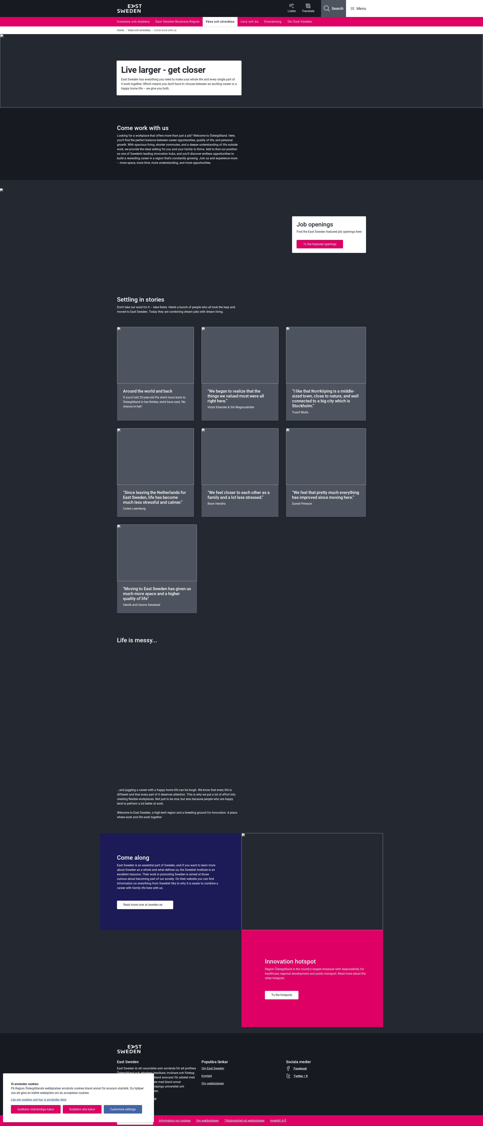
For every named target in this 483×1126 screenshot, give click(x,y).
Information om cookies (175, 1120)
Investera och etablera (133, 21)
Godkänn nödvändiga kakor (35, 1109)
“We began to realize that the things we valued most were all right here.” (236, 396)
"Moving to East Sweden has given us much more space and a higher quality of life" (157, 593)
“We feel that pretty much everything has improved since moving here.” (325, 495)
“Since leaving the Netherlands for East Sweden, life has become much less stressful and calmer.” (154, 497)
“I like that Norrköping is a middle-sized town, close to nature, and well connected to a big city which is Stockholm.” (325, 398)
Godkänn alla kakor (82, 1109)
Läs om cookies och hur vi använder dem (38, 1099)
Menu (361, 8)
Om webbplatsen (213, 1083)
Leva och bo (249, 21)
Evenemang (272, 21)
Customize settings (123, 1109)
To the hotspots (281, 995)
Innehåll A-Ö (278, 1120)
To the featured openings (319, 244)
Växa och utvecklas (220, 21)
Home (120, 30)
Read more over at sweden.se (142, 904)
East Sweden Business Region (178, 21)
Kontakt (207, 1076)
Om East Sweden (300, 21)
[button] (333, 8)
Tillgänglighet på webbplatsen (244, 1120)
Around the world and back (147, 391)
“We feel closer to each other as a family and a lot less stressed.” (239, 495)
